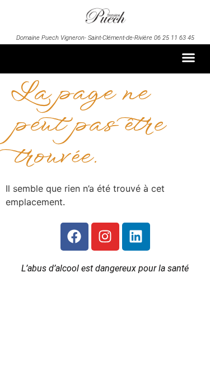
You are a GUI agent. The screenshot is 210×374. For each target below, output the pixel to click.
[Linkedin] (136, 237)
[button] (188, 57)
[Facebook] (74, 237)
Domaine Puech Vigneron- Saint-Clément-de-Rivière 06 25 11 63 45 (105, 37)
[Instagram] (105, 237)
